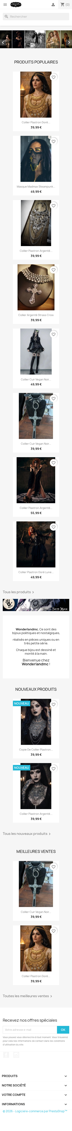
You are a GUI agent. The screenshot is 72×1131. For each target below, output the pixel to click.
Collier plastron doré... (36, 122)
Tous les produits (19, 592)
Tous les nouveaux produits (27, 834)
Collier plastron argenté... (36, 251)
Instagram (16, 1055)
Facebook (6, 1055)
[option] (36, 39)
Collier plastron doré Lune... (36, 572)
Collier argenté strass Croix (36, 315)
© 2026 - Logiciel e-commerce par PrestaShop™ (35, 1111)
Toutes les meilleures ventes (28, 996)
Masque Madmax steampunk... (36, 186)
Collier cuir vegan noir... (36, 379)
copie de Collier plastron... (36, 749)
